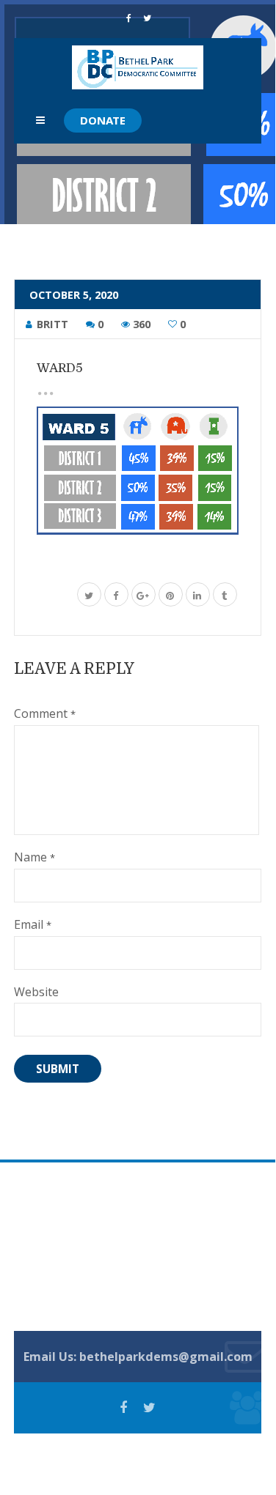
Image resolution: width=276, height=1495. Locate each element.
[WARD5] (138, 470)
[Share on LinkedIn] (197, 597)
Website (36, 992)
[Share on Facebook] (116, 597)
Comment (45, 713)
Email (32, 924)
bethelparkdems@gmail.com (166, 1357)
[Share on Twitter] (89, 597)
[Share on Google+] (143, 597)
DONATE (103, 120)
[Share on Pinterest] (170, 597)
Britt (52, 323)
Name (34, 857)
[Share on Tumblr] (225, 597)
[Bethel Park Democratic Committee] (137, 67)
